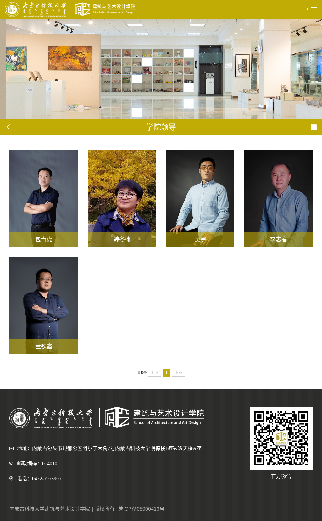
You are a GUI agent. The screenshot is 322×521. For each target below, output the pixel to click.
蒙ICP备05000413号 (141, 509)
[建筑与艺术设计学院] (70, 9)
